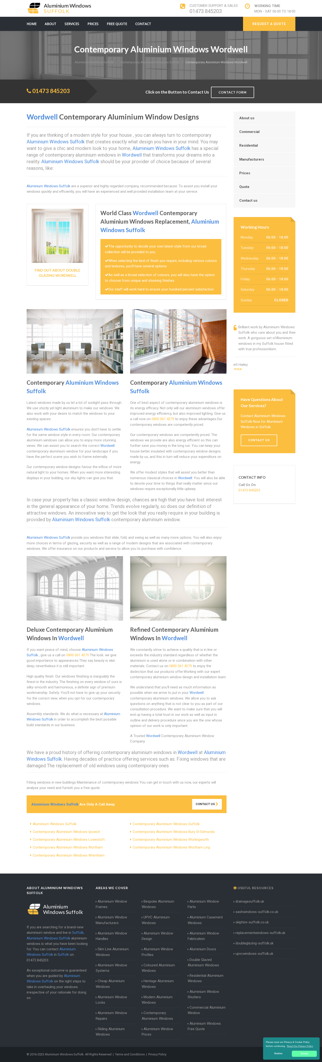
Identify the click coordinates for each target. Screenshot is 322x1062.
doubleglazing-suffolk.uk (254, 943)
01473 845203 (206, 11)
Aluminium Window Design (157, 936)
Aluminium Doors (203, 949)
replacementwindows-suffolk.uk (260, 933)
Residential (248, 145)
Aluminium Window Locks (111, 1000)
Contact (143, 23)
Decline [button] (278, 1053)
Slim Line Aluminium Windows (112, 952)
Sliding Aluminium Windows (110, 1031)
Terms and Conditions (130, 1054)
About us (246, 118)
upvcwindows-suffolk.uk (254, 953)
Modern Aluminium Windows (157, 1000)
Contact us (248, 200)
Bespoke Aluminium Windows (158, 904)
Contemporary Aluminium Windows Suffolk (166, 824)
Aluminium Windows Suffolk (54, 824)
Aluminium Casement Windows (205, 920)
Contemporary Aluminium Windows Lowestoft (69, 839)
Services (72, 23)
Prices (93, 23)
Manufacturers (251, 159)
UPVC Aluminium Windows (156, 920)
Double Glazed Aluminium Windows (203, 962)
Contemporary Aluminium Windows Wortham (68, 847)
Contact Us (205, 804)
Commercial (249, 132)
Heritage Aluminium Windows (158, 984)
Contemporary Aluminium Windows (157, 1015)
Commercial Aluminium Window (207, 1010)
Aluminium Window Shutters (203, 994)
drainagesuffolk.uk (249, 901)
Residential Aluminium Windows (205, 978)
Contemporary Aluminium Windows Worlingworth (171, 839)
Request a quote (269, 24)
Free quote (117, 23)
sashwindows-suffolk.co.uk (256, 912)
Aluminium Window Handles (111, 936)
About (50, 23)
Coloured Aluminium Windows (158, 968)
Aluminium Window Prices (157, 1031)
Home (32, 23)
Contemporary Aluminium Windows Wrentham (68, 855)
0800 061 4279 (163, 419)
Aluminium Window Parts (203, 904)
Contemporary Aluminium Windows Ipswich (66, 832)
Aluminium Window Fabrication (203, 936)
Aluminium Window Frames (111, 904)
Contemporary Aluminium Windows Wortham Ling (171, 847)
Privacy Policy (157, 1054)
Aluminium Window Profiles (157, 952)
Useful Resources (255, 888)
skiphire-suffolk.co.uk (252, 922)
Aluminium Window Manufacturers (111, 920)
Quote (244, 187)
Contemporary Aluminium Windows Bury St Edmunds (174, 832)
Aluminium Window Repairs (111, 1015)
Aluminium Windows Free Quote (204, 1026)
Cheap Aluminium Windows (110, 984)
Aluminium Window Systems (111, 968)
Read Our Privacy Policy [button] (300, 1046)
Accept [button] (304, 1053)
